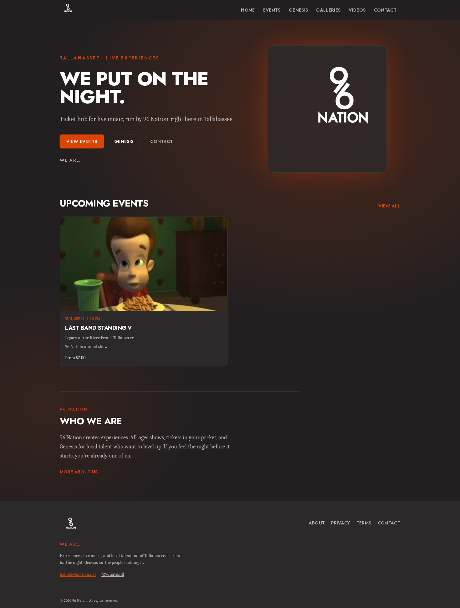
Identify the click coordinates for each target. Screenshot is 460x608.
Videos (357, 10)
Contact (385, 10)
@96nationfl (112, 574)
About (317, 523)
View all (389, 206)
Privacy (340, 523)
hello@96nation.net (78, 574)
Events (272, 10)
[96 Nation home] (66, 10)
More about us (79, 472)
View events (81, 141)
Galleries (328, 10)
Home (248, 10)
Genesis (298, 10)
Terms (363, 523)
